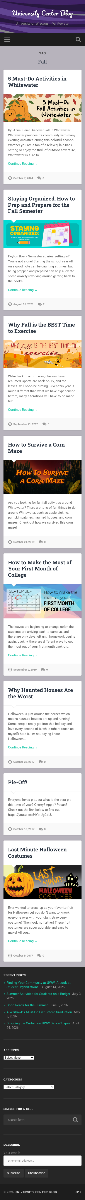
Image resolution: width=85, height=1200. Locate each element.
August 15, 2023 (23, 304)
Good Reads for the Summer (27, 1005)
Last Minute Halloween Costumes (37, 852)
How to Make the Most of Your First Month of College (39, 569)
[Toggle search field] (78, 39)
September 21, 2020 (25, 424)
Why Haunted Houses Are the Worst (40, 693)
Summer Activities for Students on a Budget (38, 994)
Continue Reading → (23, 164)
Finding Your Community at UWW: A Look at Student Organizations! (39, 985)
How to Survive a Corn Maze (36, 447)
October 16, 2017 (23, 829)
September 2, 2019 (25, 669)
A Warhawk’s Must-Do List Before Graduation (39, 1012)
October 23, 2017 (23, 761)
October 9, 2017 (23, 955)
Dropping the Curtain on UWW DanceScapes (38, 1023)
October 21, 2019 (23, 542)
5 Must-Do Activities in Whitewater (37, 81)
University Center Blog (42, 13)
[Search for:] (42, 1119)
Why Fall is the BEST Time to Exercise (41, 327)
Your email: (11, 1153)
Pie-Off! (17, 782)
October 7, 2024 (23, 178)
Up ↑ (78, 1192)
